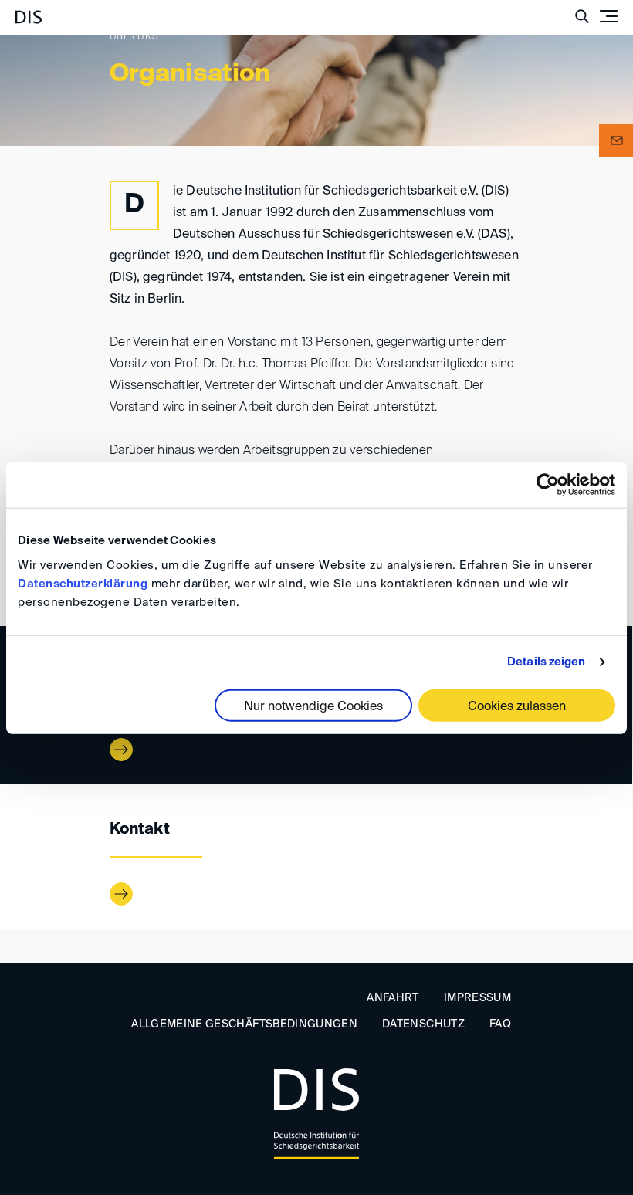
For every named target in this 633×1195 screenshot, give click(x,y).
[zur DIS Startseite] (28, 11)
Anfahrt (392, 998)
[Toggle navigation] (608, 16)
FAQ (500, 1024)
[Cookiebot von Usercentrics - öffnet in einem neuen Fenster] (547, 484)
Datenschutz (423, 1024)
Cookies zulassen (517, 706)
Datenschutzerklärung (82, 583)
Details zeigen (546, 662)
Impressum (477, 998)
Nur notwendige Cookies (313, 706)
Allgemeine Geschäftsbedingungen (244, 1024)
